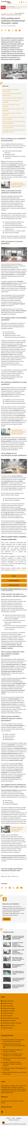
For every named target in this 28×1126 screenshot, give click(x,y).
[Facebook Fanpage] (19, 2)
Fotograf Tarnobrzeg (8, 1013)
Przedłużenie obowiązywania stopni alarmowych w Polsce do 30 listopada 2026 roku (14, 1045)
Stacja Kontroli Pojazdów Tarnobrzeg (12, 1023)
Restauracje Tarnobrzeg (9, 1025)
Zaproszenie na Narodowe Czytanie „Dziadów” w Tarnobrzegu (14, 1059)
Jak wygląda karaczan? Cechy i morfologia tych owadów (18, 973)
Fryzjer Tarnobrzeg (7, 1015)
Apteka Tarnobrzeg (7, 1003)
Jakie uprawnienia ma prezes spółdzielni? (13, 98)
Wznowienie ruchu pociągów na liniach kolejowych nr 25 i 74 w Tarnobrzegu (13, 1054)
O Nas (13, 1118)
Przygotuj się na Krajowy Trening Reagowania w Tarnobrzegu (15, 1069)
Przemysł (11, 13)
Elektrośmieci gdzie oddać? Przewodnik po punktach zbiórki (18, 959)
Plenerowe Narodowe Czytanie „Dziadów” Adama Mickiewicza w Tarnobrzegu (13, 1040)
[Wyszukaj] (23, 2)
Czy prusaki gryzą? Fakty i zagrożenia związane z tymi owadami (18, 979)
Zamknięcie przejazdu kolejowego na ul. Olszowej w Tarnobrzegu (13, 1050)
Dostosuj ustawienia (14, 580)
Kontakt (3, 1102)
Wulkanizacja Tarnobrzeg (9, 1020)
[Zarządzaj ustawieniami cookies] (3, 1122)
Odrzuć (14, 576)
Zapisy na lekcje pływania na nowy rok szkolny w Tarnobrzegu (14, 1073)
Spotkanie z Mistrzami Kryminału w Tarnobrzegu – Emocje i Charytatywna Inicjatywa (12, 1064)
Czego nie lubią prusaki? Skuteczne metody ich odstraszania (18, 986)
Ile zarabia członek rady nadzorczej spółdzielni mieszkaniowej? (17, 829)
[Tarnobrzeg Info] (6, 2)
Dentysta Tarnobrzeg (8, 1001)
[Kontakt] (21, 2)
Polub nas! (6, 919)
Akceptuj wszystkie (14, 585)
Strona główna (4, 13)
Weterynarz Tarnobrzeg (9, 1010)
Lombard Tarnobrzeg (8, 1005)
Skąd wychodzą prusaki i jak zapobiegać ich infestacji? (18, 966)
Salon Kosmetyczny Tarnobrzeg (10, 1018)
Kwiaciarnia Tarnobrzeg (9, 1008)
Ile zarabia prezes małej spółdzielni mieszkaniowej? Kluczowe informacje (18, 185)
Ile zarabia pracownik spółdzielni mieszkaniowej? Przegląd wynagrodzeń (18, 432)
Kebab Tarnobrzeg (7, 1027)
